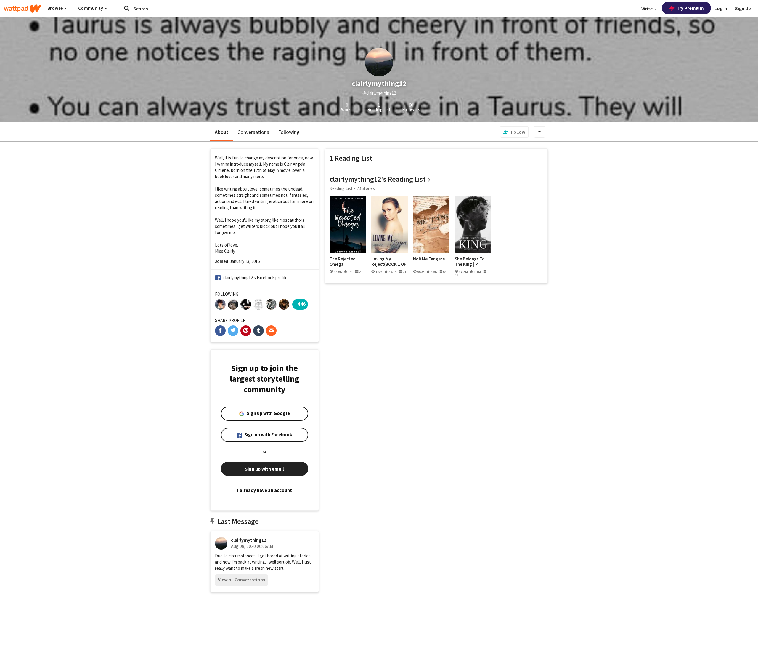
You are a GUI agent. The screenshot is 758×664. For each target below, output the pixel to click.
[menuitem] (514, 132)
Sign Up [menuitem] (743, 8)
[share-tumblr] (258, 330)
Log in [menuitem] (720, 8)
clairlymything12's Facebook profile (255, 277)
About (222, 132)
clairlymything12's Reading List (377, 179)
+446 (300, 303)
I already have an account (264, 490)
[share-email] (271, 330)
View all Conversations (241, 580)
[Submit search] (126, 8)
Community (91, 8)
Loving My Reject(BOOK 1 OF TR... (388, 261)
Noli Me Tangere (429, 259)
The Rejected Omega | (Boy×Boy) (343, 261)
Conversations (253, 132)
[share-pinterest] (245, 330)
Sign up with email (264, 469)
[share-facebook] (220, 330)
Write (647, 9)
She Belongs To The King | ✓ (470, 261)
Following (289, 132)
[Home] (22, 9)
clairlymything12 (248, 540)
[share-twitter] (233, 330)
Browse (55, 8)
